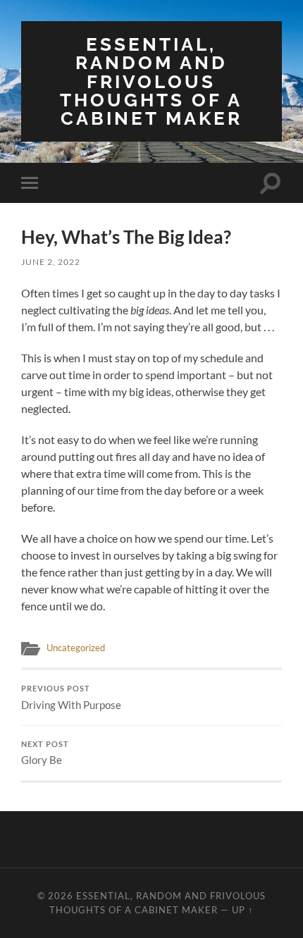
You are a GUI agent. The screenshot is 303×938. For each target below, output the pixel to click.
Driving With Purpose (71, 697)
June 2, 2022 (50, 262)
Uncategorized (76, 647)
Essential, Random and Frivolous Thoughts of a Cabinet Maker (151, 81)
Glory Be (45, 753)
